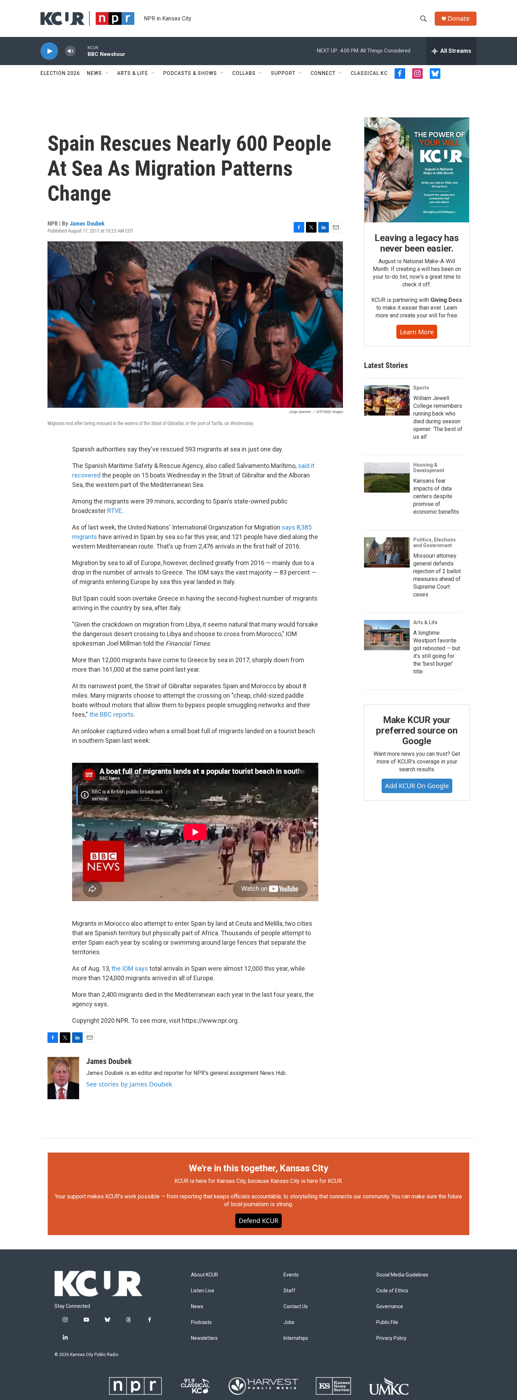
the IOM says (129, 968)
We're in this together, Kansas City (258, 1168)
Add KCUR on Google (417, 785)
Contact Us (295, 1306)
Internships (295, 1338)
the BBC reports (111, 714)
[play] (49, 51)
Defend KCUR (258, 1220)
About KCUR (204, 1275)
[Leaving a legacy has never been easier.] (416, 170)
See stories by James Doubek (129, 1084)
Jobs (288, 1322)
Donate (459, 18)
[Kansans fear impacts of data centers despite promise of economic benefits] (387, 477)
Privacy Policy (391, 1338)
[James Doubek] (63, 1078)
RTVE (114, 510)
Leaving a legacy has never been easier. (417, 243)
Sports (421, 388)
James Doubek (87, 223)
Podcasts (201, 1322)
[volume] (70, 51)
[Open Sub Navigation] (107, 73)
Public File (387, 1322)
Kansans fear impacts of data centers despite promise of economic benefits (436, 496)
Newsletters (204, 1338)
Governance (389, 1306)
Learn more (417, 332)
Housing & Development (428, 467)
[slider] (82, 51)
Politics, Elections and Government (434, 542)
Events (291, 1275)
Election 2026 (60, 73)
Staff (289, 1290)
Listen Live (202, 1290)
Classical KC (369, 73)
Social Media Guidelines (402, 1275)
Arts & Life (132, 73)
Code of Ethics (392, 1290)
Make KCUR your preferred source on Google (416, 730)
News (94, 73)
